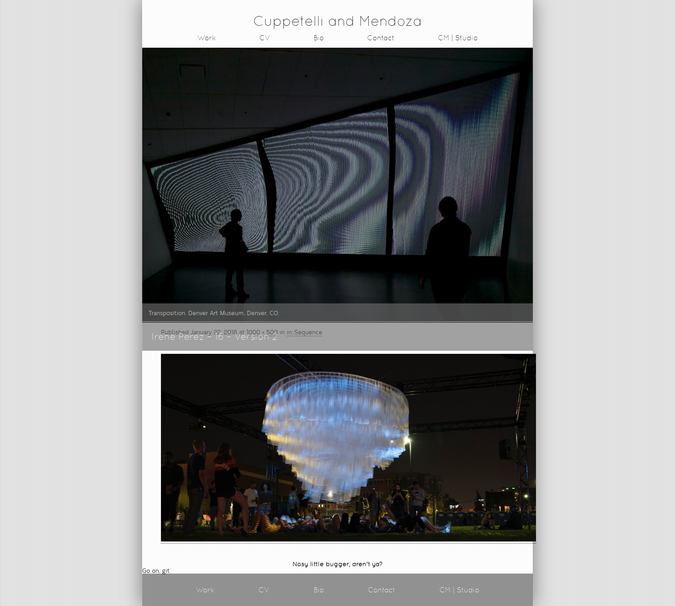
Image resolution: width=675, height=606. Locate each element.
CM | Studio (458, 38)
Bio (319, 38)
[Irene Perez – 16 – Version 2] (348, 539)
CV (264, 38)
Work (206, 38)
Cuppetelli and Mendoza (337, 21)
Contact (381, 38)
